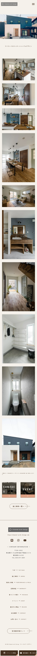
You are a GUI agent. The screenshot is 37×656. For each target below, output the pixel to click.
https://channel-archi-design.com (18, 535)
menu (33, 4)
